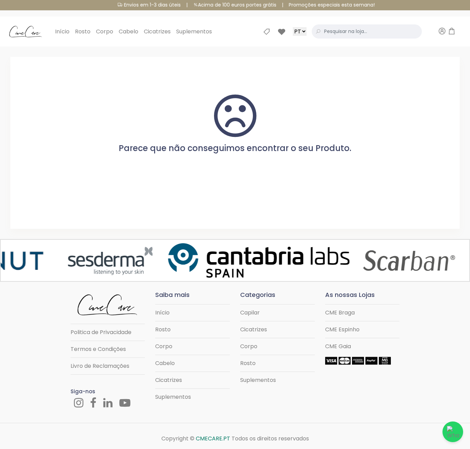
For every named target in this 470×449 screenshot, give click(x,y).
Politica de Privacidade (101, 332)
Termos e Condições (98, 349)
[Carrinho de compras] (452, 32)
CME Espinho (342, 329)
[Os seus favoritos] (285, 32)
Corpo (104, 31)
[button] (432, 31)
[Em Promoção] (270, 32)
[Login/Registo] (442, 32)
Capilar (250, 313)
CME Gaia (338, 346)
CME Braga (340, 313)
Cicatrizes (157, 31)
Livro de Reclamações (100, 366)
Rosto (82, 31)
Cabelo (128, 31)
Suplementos (194, 31)
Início (62, 31)
